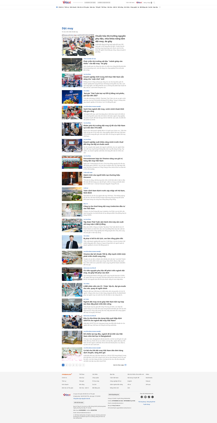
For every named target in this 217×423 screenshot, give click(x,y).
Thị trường (87, 74)
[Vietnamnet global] (139, 3)
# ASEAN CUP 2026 (90, 2)
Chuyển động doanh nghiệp (92, 106)
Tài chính (86, 90)
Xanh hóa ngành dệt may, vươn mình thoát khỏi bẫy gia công (103, 110)
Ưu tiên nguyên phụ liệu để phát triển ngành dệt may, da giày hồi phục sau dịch (104, 271)
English (130, 381)
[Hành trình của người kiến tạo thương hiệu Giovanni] (72, 178)
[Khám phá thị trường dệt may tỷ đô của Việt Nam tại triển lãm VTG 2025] (72, 129)
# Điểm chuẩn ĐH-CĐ (104, 2)
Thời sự (66, 7)
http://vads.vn (116, 405)
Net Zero (86, 299)
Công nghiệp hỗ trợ (89, 58)
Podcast (148, 381)
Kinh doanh (73, 7)
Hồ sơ (129, 384)
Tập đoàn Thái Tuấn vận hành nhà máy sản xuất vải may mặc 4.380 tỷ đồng (103, 223)
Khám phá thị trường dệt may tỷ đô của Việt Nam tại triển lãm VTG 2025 (104, 126)
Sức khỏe (127, 7)
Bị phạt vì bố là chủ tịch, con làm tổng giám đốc (103, 238)
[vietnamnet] (67, 4)
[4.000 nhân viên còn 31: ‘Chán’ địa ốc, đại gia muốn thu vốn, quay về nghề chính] (72, 290)
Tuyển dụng (146, 404)
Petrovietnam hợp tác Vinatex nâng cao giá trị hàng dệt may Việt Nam (103, 159)
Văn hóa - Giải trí (112, 7)
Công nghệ (133, 7)
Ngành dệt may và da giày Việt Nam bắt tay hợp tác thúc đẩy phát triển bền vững (103, 303)
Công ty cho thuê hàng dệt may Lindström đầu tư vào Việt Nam (104, 207)
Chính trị (61, 7)
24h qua (148, 384)
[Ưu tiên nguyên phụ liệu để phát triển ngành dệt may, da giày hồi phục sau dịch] (72, 274)
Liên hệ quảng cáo (114, 394)
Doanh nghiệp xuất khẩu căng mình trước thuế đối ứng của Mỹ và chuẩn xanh (103, 143)
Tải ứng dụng (142, 401)
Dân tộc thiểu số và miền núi (136, 374)
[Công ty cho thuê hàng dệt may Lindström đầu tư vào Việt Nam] (72, 210)
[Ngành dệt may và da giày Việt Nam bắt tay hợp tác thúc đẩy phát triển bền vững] (72, 305)
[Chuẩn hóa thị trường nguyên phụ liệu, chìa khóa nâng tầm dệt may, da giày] (78, 45)
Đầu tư (85, 203)
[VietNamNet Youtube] (145, 397)
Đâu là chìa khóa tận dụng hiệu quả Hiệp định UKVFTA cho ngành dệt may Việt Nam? (102, 319)
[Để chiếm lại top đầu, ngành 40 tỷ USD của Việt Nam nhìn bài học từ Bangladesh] (72, 337)
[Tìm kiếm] (154, 2)
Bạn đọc (155, 7)
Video (147, 374)
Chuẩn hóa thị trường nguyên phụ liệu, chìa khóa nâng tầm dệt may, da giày (110, 38)
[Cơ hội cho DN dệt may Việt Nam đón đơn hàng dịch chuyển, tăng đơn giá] (72, 354)
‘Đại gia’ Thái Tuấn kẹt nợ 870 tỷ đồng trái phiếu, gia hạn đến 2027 (104, 94)
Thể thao (103, 7)
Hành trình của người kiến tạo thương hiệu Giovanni (101, 176)
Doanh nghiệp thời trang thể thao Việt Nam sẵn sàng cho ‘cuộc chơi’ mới (103, 78)
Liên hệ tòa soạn (78, 402)
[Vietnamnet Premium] (67, 375)
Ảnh (129, 388)
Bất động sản (144, 7)
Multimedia (149, 377)
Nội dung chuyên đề (89, 268)
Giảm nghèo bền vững (116, 384)
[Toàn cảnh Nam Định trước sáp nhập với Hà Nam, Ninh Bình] (72, 194)
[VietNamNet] (57, 7)
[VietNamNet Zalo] (152, 397)
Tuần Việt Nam (130, 2)
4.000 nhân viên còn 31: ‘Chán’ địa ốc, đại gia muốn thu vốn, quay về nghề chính (104, 287)
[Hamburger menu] (160, 7)
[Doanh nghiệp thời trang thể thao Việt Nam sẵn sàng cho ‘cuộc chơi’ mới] (72, 80)
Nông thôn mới (114, 388)
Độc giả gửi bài (151, 401)
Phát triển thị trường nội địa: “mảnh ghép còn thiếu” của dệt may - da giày (102, 62)
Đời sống (120, 7)
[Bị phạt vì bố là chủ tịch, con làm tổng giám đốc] (72, 242)
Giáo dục (92, 7)
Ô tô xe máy (95, 381)
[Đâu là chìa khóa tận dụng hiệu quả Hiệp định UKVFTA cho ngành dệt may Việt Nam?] (72, 322)
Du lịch (150, 7)
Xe (138, 7)
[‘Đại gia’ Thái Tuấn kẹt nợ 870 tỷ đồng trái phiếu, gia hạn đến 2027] (72, 97)
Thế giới (98, 7)
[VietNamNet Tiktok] (149, 397)
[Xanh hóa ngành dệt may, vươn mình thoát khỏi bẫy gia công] (72, 112)
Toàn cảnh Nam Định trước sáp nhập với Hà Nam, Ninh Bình (104, 191)
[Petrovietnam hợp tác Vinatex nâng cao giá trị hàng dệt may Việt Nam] (72, 162)
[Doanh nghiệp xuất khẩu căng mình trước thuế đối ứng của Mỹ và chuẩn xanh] (72, 145)
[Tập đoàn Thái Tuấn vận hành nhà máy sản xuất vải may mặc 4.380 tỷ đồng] (72, 225)
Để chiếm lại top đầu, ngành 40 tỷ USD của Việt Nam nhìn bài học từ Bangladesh (103, 335)
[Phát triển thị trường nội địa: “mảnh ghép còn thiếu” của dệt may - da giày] (72, 65)
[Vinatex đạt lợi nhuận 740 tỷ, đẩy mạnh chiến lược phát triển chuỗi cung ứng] (72, 257)
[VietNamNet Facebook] (142, 397)
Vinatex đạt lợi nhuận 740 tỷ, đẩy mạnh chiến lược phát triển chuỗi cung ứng (104, 255)
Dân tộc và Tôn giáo (83, 7)
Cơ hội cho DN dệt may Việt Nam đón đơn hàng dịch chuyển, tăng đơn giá (103, 351)
